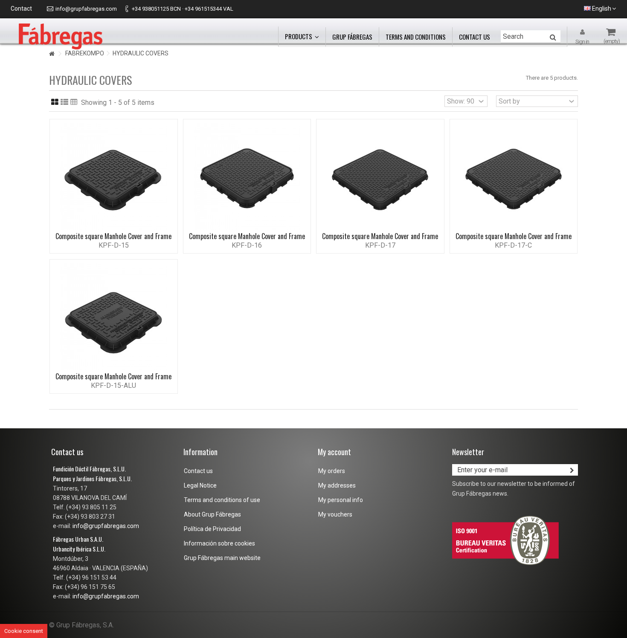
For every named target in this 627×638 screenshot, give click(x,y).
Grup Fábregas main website (222, 557)
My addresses (337, 485)
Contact (21, 8)
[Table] (74, 102)
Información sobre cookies (219, 543)
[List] (64, 102)
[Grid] (54, 102)
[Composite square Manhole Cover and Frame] (114, 176)
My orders (331, 471)
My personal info (340, 500)
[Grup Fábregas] (60, 36)
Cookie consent (23, 631)
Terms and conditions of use (222, 500)
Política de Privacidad (212, 528)
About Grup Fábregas (212, 514)
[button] (302, 36)
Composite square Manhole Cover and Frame (113, 236)
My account (334, 451)
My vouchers (335, 514)
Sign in (582, 41)
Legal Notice (200, 485)
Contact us (198, 471)
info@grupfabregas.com (86, 9)
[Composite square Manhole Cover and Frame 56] (247, 176)
